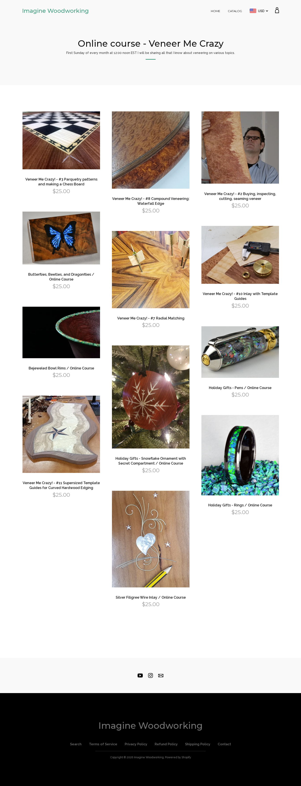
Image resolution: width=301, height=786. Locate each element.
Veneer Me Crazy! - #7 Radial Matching (150, 318)
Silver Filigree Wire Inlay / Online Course (151, 597)
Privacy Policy (136, 744)
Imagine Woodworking (55, 10)
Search (76, 744)
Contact (224, 744)
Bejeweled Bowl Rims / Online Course (61, 368)
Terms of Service (103, 744)
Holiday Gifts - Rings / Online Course (240, 505)
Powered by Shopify (178, 757)
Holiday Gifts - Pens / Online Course (240, 388)
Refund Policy (166, 744)
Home (215, 11)
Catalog (235, 11)
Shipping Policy (197, 744)
